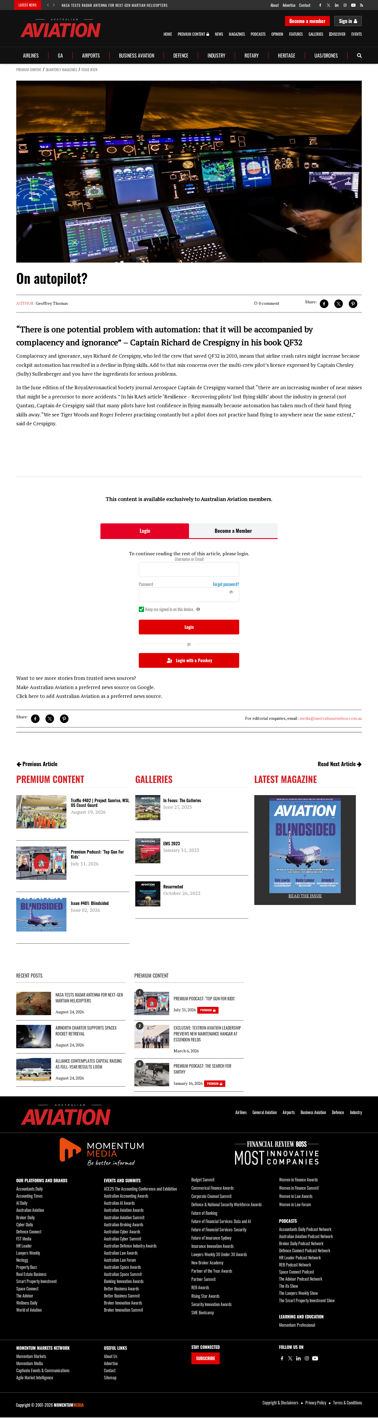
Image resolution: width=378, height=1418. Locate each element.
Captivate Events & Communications (42, 1370)
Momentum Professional (297, 1325)
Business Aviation (136, 55)
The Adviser (24, 1295)
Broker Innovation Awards (123, 1303)
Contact (304, 5)
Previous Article (39, 764)
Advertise (289, 5)
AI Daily (21, 1203)
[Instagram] (307, 1358)
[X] (290, 1358)
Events (356, 34)
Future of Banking (204, 1213)
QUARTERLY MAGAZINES (61, 69)
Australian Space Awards (122, 1267)
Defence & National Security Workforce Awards (226, 1204)
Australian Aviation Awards (124, 1210)
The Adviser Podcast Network (300, 1279)
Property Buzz (26, 1267)
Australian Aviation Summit (124, 1217)
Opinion (277, 34)
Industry (216, 55)
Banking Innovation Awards (124, 1281)
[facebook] (320, 5)
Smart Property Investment (36, 1281)
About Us (110, 1356)
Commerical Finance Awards (212, 1188)
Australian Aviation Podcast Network (306, 1236)
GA (60, 55)
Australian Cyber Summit (122, 1238)
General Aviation (264, 1112)
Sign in (345, 21)
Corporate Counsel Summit (211, 1196)
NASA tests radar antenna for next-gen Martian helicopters (115, 5)
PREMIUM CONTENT (28, 69)
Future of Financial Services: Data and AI (221, 1221)
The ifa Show (288, 1286)
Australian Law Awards (121, 1253)
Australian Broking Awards (123, 1224)
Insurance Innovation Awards (212, 1246)
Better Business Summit (122, 1295)
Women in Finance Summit (299, 1188)
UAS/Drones (326, 55)
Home (168, 34)
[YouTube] (315, 1358)
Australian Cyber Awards (122, 1231)
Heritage (286, 55)
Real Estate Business (31, 1274)
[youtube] (353, 5)
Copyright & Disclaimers (280, 1402)
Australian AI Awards (119, 1203)
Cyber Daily (24, 1224)
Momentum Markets (31, 1356)
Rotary (252, 55)
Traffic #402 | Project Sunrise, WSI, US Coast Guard (100, 802)
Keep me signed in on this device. (169, 609)
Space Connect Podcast (296, 1272)
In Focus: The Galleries (182, 800)
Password (146, 584)
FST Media (23, 1238)
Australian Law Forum (120, 1260)
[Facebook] (282, 1358)
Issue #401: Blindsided (90, 903)
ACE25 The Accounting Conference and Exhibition (140, 1189)
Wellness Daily (26, 1303)
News (219, 34)
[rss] (361, 5)
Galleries (316, 34)
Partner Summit (203, 1279)
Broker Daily (25, 1217)
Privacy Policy (315, 1402)
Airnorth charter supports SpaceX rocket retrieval (86, 1031)
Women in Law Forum (295, 1204)
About (275, 5)
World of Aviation (29, 1310)
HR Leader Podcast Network (300, 1257)
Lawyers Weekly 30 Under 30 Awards (219, 1254)
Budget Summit (202, 1179)
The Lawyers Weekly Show (298, 1293)
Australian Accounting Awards (126, 1196)
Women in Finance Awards (298, 1179)
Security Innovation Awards (211, 1304)
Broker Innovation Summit (123, 1310)
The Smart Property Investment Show (307, 1300)
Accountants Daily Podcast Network (305, 1229)
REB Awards (200, 1287)
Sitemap (110, 1377)
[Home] (65, 1114)
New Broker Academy (207, 1262)
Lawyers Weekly (28, 1253)
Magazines (237, 34)
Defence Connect (28, 1231)
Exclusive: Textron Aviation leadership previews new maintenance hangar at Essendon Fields (207, 1034)
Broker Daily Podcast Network (301, 1243)
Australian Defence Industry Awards (130, 1246)
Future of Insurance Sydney (211, 1238)
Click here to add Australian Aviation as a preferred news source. (89, 696)
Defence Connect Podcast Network (304, 1250)
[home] (60, 28)
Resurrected (173, 886)
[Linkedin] (299, 1358)
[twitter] (328, 5)
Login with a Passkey (194, 660)
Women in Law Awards (295, 1196)
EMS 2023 (171, 843)
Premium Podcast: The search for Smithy (202, 1069)
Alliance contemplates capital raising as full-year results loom (89, 1064)
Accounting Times (29, 1196)
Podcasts (258, 34)
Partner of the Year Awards (211, 1271)
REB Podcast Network (295, 1264)
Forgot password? (226, 584)
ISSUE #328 (89, 69)
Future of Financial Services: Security (218, 1229)
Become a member (307, 21)
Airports (91, 55)
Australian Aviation (30, 1210)
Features (296, 34)
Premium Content (191, 34)
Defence (180, 55)
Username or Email (189, 559)
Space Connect (27, 1288)
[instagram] (345, 5)
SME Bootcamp (202, 1312)
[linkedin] (337, 5)
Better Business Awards (121, 1288)
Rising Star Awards (205, 1296)
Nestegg (22, 1260)
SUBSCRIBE (205, 1358)
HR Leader (24, 1246)
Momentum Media (29, 1363)
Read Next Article (337, 764)
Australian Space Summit (123, 1274)
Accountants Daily (29, 1189)
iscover (339, 34)
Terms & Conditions (347, 1402)
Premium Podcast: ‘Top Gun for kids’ (97, 854)
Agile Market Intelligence (34, 1377)
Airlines (31, 55)
